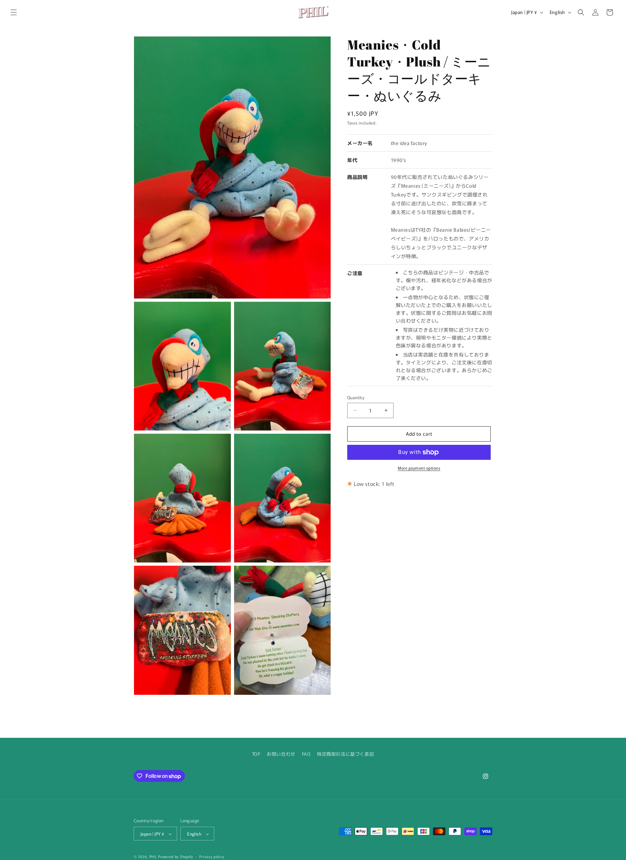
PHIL (153, 856)
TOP (256, 754)
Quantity (355, 397)
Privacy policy (211, 856)
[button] (14, 12)
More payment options (419, 468)
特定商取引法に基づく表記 (345, 754)
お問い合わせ (281, 754)
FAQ (306, 754)
